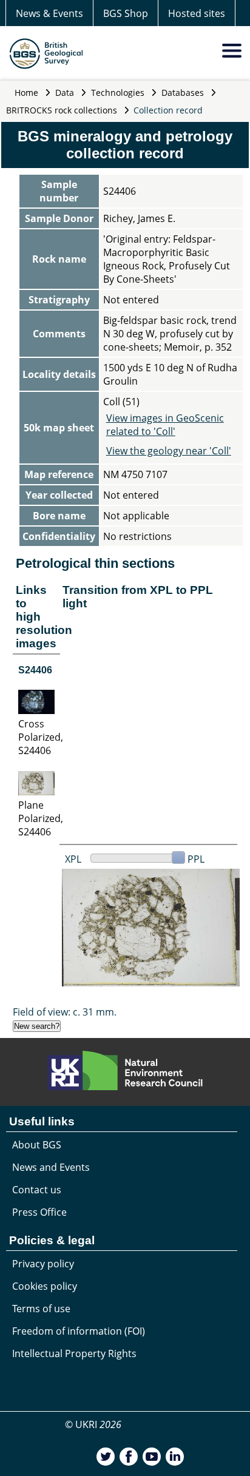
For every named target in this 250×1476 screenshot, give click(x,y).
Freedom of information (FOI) (78, 1331)
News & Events (49, 13)
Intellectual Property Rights (74, 1353)
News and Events (51, 1167)
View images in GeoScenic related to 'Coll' (165, 424)
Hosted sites (196, 13)
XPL (73, 859)
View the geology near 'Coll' (168, 450)
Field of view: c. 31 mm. (65, 1012)
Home (26, 92)
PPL (195, 859)
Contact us (36, 1189)
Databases (182, 92)
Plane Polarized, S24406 (40, 818)
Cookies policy (44, 1286)
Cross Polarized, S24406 (40, 737)
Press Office (39, 1212)
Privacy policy (43, 1263)
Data (64, 92)
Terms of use (41, 1308)
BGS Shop (125, 13)
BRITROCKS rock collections (61, 110)
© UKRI (93, 1424)
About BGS (36, 1144)
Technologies (117, 92)
